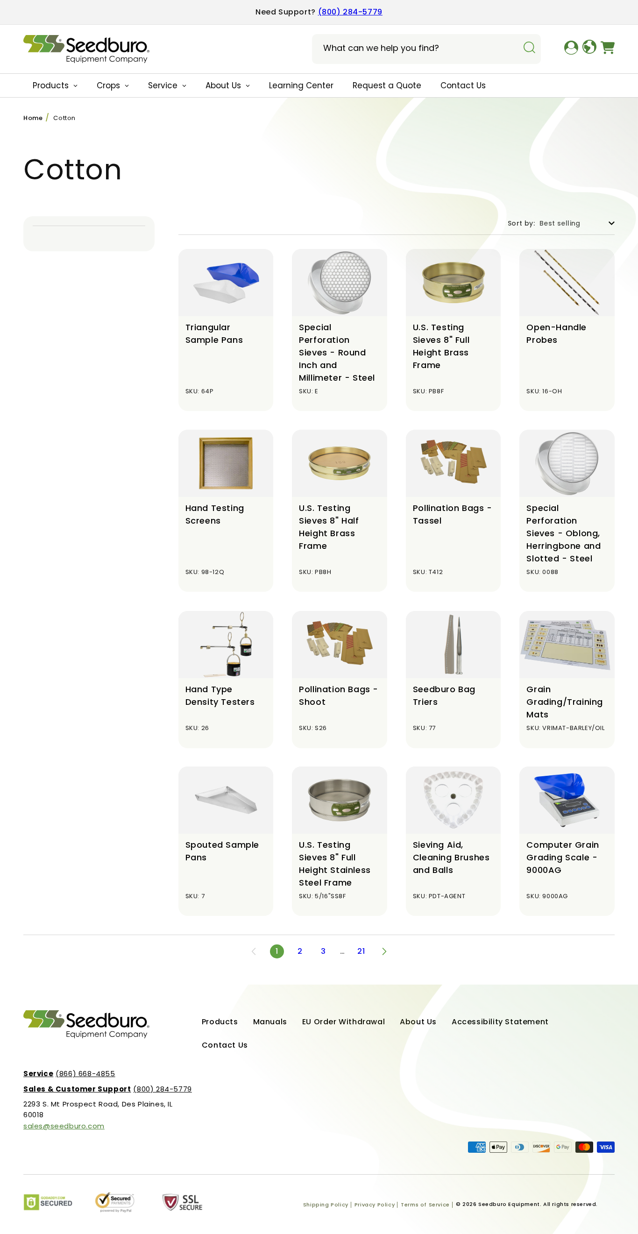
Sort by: (521, 223)
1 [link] (277, 951)
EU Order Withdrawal (343, 1021)
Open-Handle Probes (556, 333)
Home (33, 117)
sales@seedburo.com (64, 1126)
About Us (418, 1021)
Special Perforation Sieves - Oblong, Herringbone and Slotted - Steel (563, 533)
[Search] (529, 48)
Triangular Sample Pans (214, 333)
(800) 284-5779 (350, 12)
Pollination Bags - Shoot (338, 695)
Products (220, 1021)
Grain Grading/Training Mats (564, 701)
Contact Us (225, 1045)
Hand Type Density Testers (220, 695)
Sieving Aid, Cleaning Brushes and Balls (451, 857)
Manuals (270, 1021)
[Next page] (384, 951)
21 (361, 951)
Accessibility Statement (500, 1021)
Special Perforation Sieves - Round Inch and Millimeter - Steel (337, 352)
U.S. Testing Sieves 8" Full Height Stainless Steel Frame (335, 863)
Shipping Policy (325, 1204)
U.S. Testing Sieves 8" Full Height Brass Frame (441, 346)
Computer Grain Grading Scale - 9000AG (562, 857)
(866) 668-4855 (69, 1073)
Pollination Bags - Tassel (452, 514)
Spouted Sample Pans (222, 851)
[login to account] (571, 49)
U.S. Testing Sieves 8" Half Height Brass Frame (329, 527)
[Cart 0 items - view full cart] (608, 49)
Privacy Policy (374, 1204)
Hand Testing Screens (214, 514)
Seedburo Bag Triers (444, 695)
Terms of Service (425, 1204)
